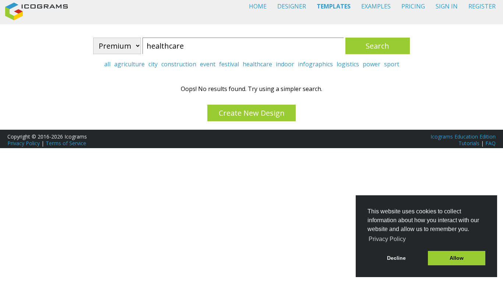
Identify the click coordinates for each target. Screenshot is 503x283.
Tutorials (468, 143)
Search (377, 46)
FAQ (490, 143)
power (371, 64)
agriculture (129, 64)
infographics (315, 64)
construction (178, 64)
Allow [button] (457, 258)
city (153, 64)
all (107, 64)
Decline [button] (396, 258)
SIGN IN (447, 6)
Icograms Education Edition (463, 136)
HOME (258, 6)
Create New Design (252, 113)
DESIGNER (291, 6)
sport (391, 64)
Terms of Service (66, 143)
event (207, 64)
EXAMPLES (376, 6)
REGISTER (482, 6)
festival (229, 64)
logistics (348, 64)
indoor (285, 64)
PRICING (413, 6)
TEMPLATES (334, 6)
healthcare (257, 64)
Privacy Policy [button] (387, 239)
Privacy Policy (23, 143)
